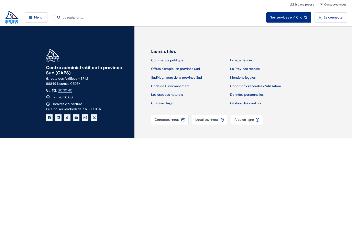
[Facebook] (49, 117)
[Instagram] (85, 117)
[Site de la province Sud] (11, 17)
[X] (94, 117)
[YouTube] (76, 117)
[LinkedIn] (58, 117)
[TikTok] (67, 117)
